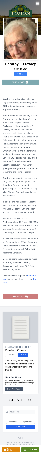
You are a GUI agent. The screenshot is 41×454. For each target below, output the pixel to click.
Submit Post (20, 427)
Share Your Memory (14, 389)
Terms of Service (26, 444)
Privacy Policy (14, 444)
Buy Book (22, 355)
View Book (10, 355)
